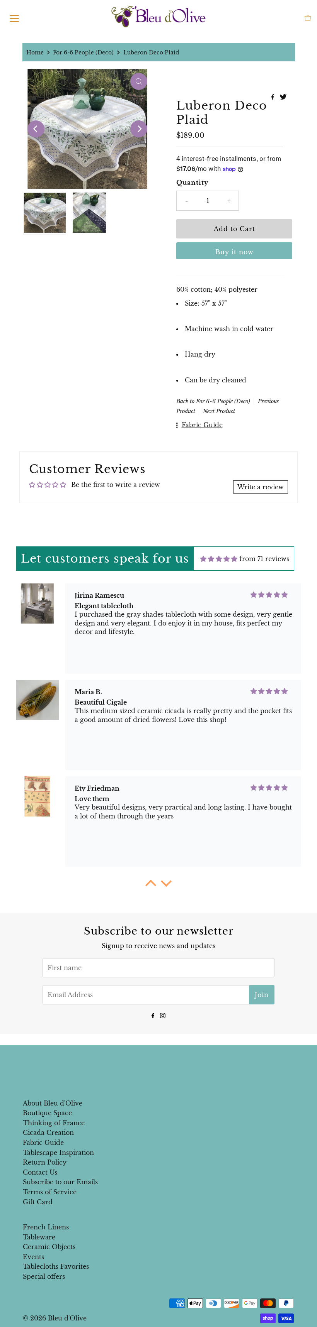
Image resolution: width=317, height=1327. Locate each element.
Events (33, 1257)
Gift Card (38, 1202)
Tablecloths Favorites (56, 1266)
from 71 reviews (264, 559)
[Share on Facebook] (273, 97)
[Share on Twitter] (283, 97)
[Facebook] (153, 1015)
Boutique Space (47, 1113)
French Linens (46, 1227)
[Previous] (35, 128)
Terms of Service (50, 1192)
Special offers (44, 1276)
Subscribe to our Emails (60, 1182)
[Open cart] (308, 18)
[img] (218, 558)
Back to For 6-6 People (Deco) (213, 401)
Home (35, 52)
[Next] (138, 128)
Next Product (219, 411)
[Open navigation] (14, 17)
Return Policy (44, 1162)
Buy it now (234, 252)
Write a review (260, 487)
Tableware (39, 1237)
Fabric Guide (43, 1142)
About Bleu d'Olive (52, 1103)
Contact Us (40, 1172)
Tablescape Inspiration (58, 1152)
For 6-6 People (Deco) (83, 52)
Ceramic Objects (49, 1247)
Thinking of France (54, 1123)
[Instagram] (162, 1015)
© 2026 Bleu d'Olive (55, 1318)
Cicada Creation (48, 1132)
